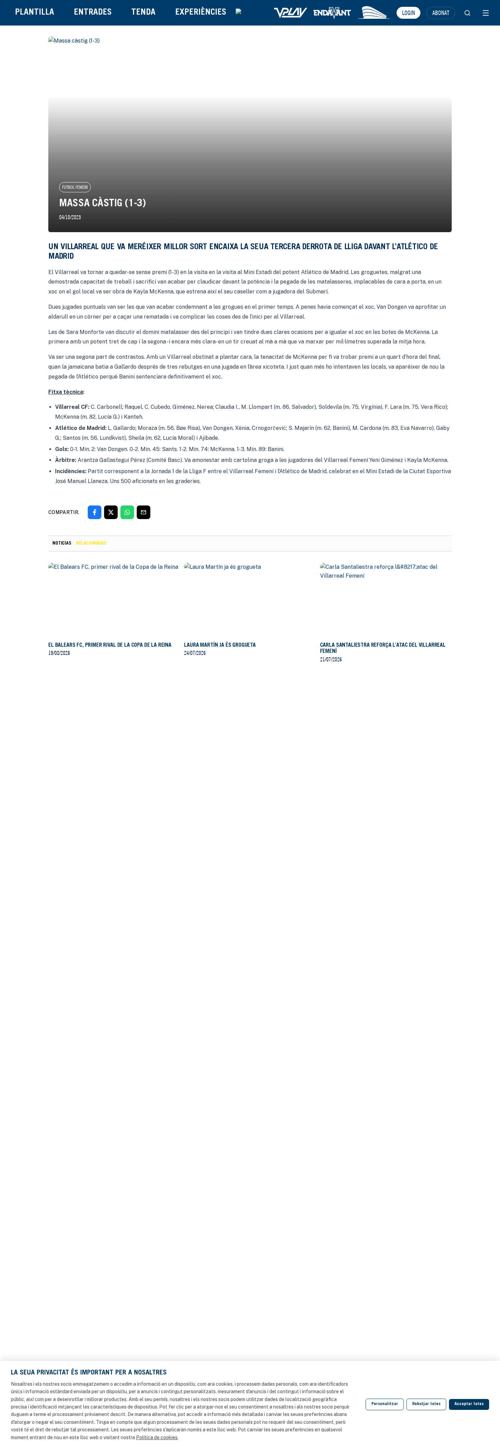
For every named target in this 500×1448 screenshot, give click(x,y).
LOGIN (408, 12)
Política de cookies (157, 1437)
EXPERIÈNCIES (200, 13)
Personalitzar (384, 1404)
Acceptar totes (469, 1404)
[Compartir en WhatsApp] (127, 512)
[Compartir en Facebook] (94, 512)
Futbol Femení (75, 187)
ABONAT (440, 12)
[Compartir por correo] (143, 512)
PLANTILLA (34, 13)
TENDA (143, 13)
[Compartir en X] (111, 512)
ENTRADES (93, 13)
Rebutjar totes (426, 1404)
